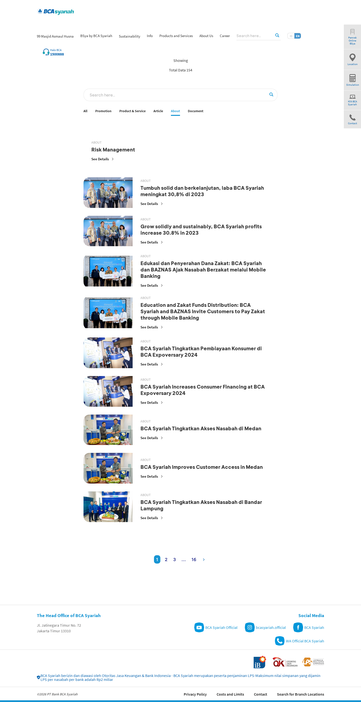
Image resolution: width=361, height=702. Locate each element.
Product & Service (132, 111)
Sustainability (129, 36)
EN (298, 36)
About (175, 111)
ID (291, 36)
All (85, 111)
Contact (260, 694)
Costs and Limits (230, 694)
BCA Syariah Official (221, 627)
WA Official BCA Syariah (305, 640)
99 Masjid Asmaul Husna (55, 36)
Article (158, 111)
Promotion (103, 111)
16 (194, 559)
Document (195, 111)
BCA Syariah (314, 627)
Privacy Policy (195, 694)
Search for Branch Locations (300, 694)
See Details (100, 159)
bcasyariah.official (271, 627)
